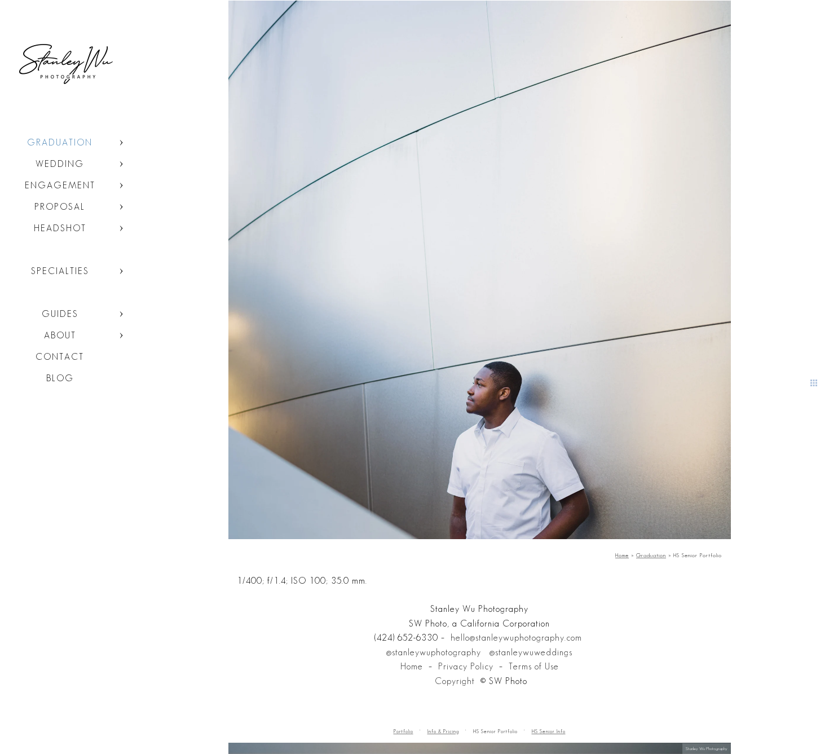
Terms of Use (534, 666)
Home (411, 666)
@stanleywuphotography (433, 652)
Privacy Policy (465, 666)
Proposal (59, 206)
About (60, 335)
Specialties (60, 271)
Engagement (60, 185)
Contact (60, 356)
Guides (60, 314)
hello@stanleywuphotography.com (516, 637)
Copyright (455, 681)
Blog (60, 378)
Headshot (60, 228)
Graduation (59, 142)
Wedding (60, 164)
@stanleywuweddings (531, 652)
